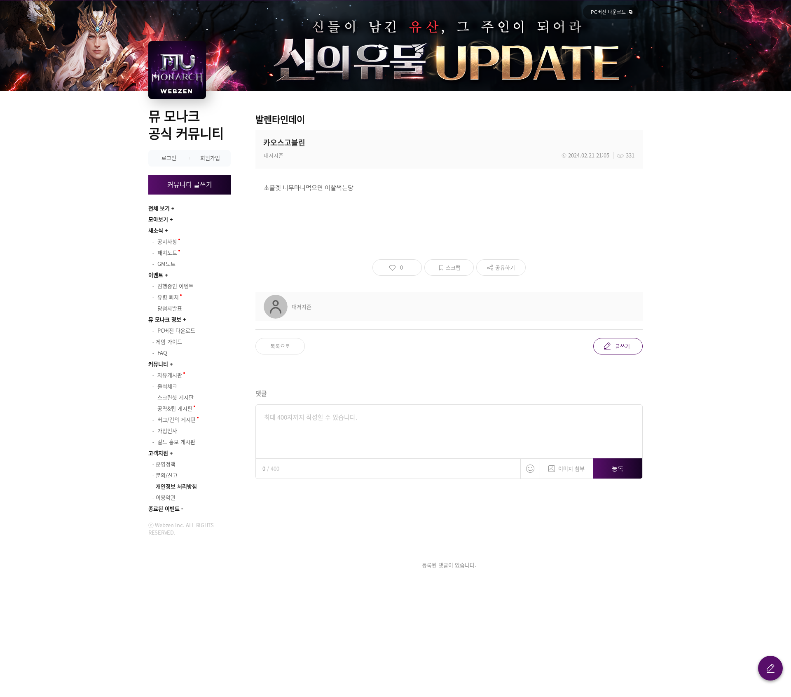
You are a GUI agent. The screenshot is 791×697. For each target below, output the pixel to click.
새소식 (155, 230)
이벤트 (155, 275)
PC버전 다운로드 (608, 12)
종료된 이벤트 (164, 508)
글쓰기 (622, 346)
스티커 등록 (530, 469)
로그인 (168, 158)
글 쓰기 (770, 668)
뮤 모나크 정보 (164, 319)
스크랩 (453, 267)
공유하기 (505, 267)
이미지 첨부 (571, 468)
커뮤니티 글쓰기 (189, 184)
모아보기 (158, 219)
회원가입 (210, 158)
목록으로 (280, 346)
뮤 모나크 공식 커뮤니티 (186, 124)
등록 (617, 468)
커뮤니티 (158, 364)
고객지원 (158, 453)
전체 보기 (159, 208)
